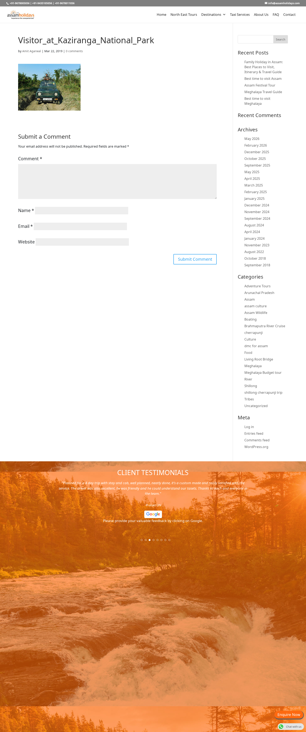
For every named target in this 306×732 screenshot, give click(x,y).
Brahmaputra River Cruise (264, 326)
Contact (289, 14)
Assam (249, 299)
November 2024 (256, 212)
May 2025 (251, 172)
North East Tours (183, 14)
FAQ (276, 14)
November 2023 (256, 245)
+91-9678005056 (20, 3)
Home (161, 14)
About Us (261, 14)
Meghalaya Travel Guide (263, 92)
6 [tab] (163, 541)
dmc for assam (256, 346)
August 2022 (254, 251)
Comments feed (257, 440)
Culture (250, 339)
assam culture (255, 306)
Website (26, 242)
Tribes (249, 399)
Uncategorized (256, 406)
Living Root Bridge (258, 359)
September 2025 (257, 165)
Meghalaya (253, 366)
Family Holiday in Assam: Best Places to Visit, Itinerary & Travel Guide (263, 67)
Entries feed (253, 433)
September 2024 (257, 218)
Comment (30, 159)
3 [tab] (151, 541)
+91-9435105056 (42, 3)
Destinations (211, 14)
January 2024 (254, 238)
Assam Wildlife (255, 312)
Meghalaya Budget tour (263, 372)
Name (26, 210)
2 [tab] (147, 541)
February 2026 (255, 145)
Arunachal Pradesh (259, 292)
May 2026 (251, 138)
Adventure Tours (257, 286)
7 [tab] (167, 541)
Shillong (250, 386)
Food (248, 352)
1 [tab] (143, 541)
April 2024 (252, 232)
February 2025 (255, 192)
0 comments (74, 51)
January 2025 (254, 198)
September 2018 (257, 265)
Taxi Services (240, 14)
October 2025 (255, 158)
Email (25, 226)
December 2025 (256, 152)
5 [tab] (159, 541)
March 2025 (253, 185)
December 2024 (256, 205)
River (248, 379)
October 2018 (255, 258)
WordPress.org (256, 446)
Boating (250, 319)
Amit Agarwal (31, 51)
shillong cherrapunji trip (263, 392)
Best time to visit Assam (263, 78)
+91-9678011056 (65, 3)
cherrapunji (253, 332)
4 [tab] (155, 541)
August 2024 (254, 225)
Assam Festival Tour (259, 85)
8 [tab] (171, 541)
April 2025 (252, 178)
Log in (249, 427)
